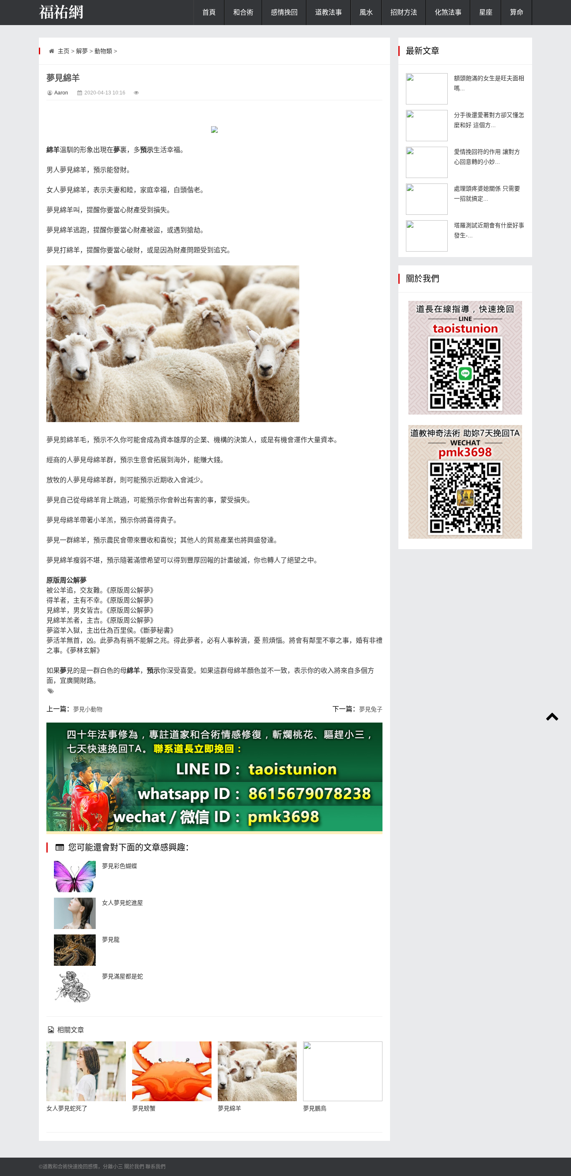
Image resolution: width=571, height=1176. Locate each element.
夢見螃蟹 (143, 1108)
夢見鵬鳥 (314, 1108)
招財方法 (403, 12)
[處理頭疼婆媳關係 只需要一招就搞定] (427, 199)
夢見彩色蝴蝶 (119, 866)
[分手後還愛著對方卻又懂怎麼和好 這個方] (427, 125)
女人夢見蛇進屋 (122, 902)
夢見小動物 (87, 709)
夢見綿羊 (229, 1108)
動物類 (103, 51)
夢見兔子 (370, 709)
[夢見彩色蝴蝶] (75, 876)
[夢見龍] (75, 950)
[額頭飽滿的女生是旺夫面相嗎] (427, 88)
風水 (366, 12)
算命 (516, 12)
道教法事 (328, 12)
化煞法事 (448, 12)
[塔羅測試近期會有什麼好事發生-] (427, 236)
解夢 (82, 51)
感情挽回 (284, 12)
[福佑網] (80, 12)
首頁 (209, 12)
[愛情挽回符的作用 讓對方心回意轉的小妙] (427, 162)
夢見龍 (111, 939)
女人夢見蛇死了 (66, 1108)
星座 (485, 12)
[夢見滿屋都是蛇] (75, 987)
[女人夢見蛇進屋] (75, 913)
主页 (63, 51)
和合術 (243, 12)
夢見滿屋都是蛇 (122, 976)
